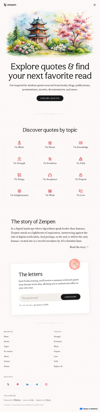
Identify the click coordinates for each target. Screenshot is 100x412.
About (6, 356)
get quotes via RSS (41, 304)
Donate (7, 366)
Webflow (17, 400)
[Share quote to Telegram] (36, 384)
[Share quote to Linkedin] (27, 384)
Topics (6, 346)
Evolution (58, 341)
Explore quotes (50, 98)
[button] (94, 4)
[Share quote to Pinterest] (17, 384)
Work (56, 346)
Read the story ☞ (79, 247)
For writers (8, 351)
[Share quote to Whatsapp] (46, 384)
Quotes (6, 341)
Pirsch (48, 400)
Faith (56, 361)
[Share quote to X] (8, 384)
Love (56, 356)
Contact (7, 361)
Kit (32, 400)
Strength (57, 336)
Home (6, 336)
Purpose (57, 351)
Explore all (58, 366)
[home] (10, 4)
